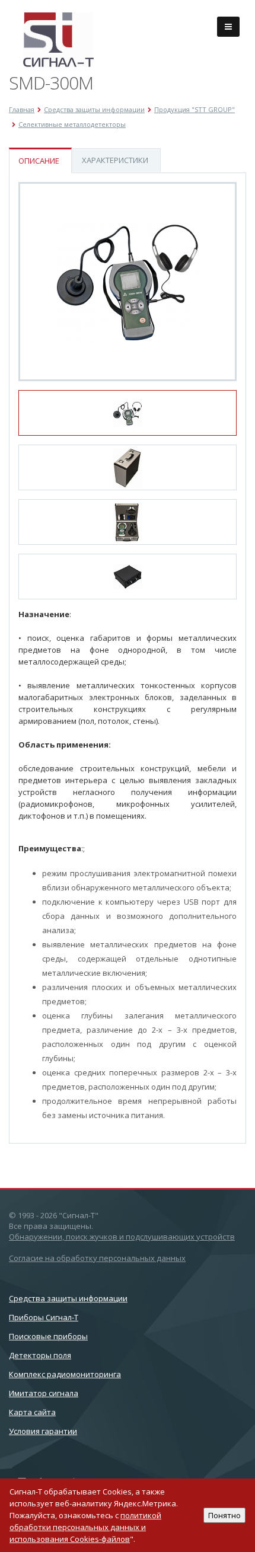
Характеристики (115, 160)
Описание (38, 160)
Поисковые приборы (48, 1336)
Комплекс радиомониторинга (65, 1374)
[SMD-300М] (128, 281)
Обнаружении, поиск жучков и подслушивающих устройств (122, 1236)
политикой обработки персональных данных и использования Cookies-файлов (85, 1527)
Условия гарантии (43, 1431)
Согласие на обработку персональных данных (97, 1258)
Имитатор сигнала (43, 1393)
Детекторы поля (40, 1355)
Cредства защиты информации (68, 1298)
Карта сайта (32, 1412)
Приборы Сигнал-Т (43, 1317)
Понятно (224, 1515)
